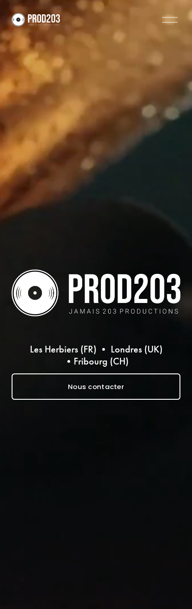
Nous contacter (96, 386)
